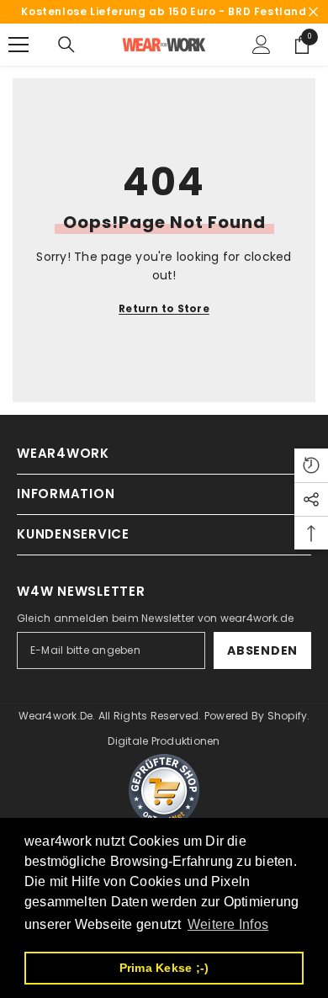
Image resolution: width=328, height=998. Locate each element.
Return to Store (164, 308)
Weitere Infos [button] (228, 924)
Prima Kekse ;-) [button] (164, 967)
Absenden (262, 650)
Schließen (313, 12)
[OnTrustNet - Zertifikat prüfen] (164, 790)
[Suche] (66, 45)
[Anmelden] (261, 44)
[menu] (18, 45)
